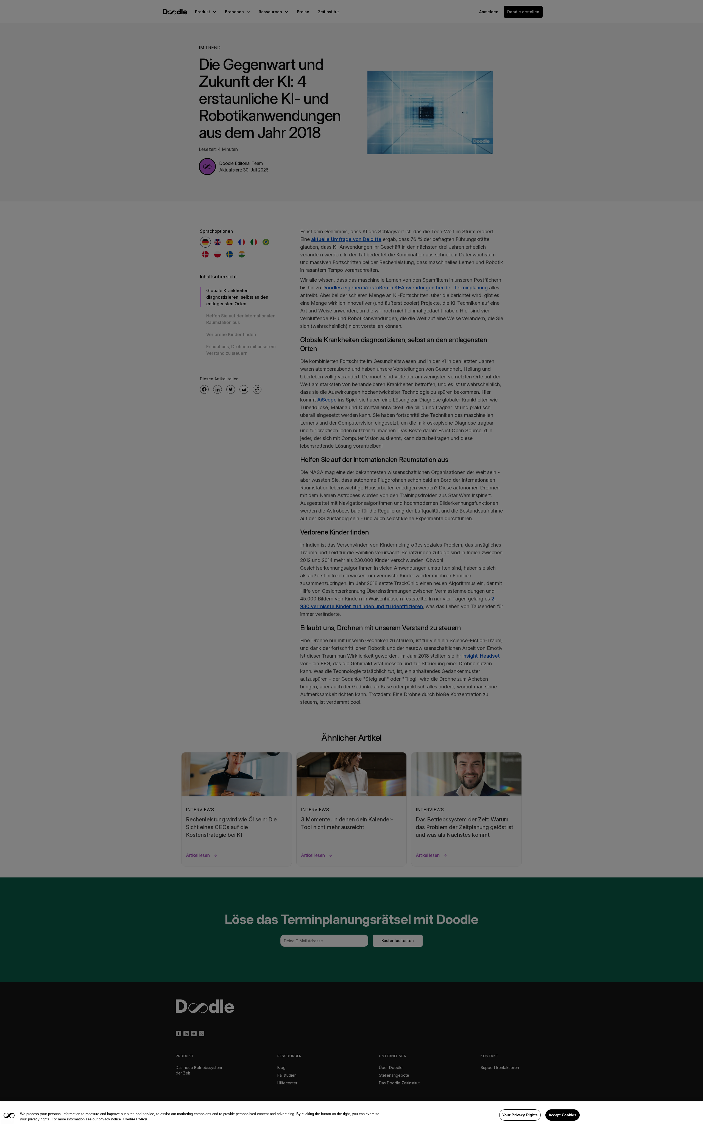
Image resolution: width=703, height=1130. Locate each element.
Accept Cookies (562, 1115)
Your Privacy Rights (520, 1115)
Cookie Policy (135, 1119)
